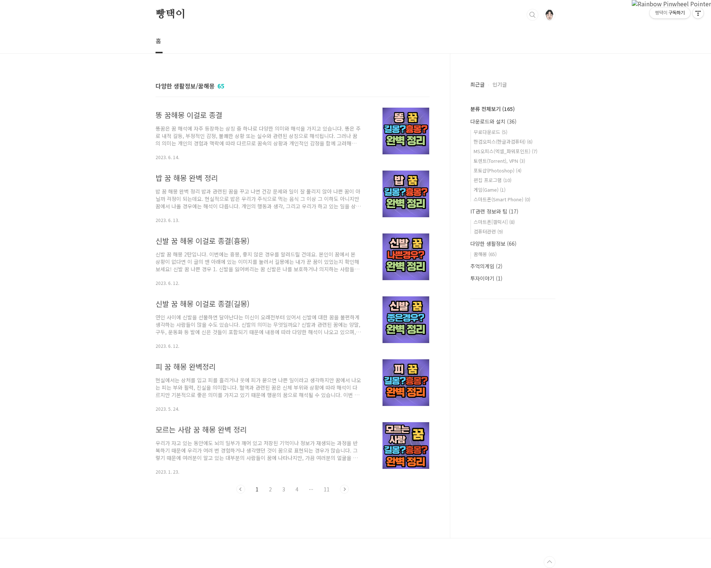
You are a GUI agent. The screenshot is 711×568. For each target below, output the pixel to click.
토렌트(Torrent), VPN (499, 160)
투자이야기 (486, 278)
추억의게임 (486, 266)
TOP (549, 562)
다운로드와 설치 (493, 121)
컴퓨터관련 (488, 231)
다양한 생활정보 (493, 243)
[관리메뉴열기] (698, 13)
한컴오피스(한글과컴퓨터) (503, 141)
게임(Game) (489, 189)
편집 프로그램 (492, 180)
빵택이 (170, 14)
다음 (344, 489)
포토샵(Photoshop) (497, 170)
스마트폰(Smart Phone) (502, 199)
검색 (532, 14)
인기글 (500, 84)
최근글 (477, 84)
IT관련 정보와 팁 (494, 211)
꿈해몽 (485, 254)
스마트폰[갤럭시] (494, 221)
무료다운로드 (490, 131)
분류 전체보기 (492, 108)
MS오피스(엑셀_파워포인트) (505, 151)
